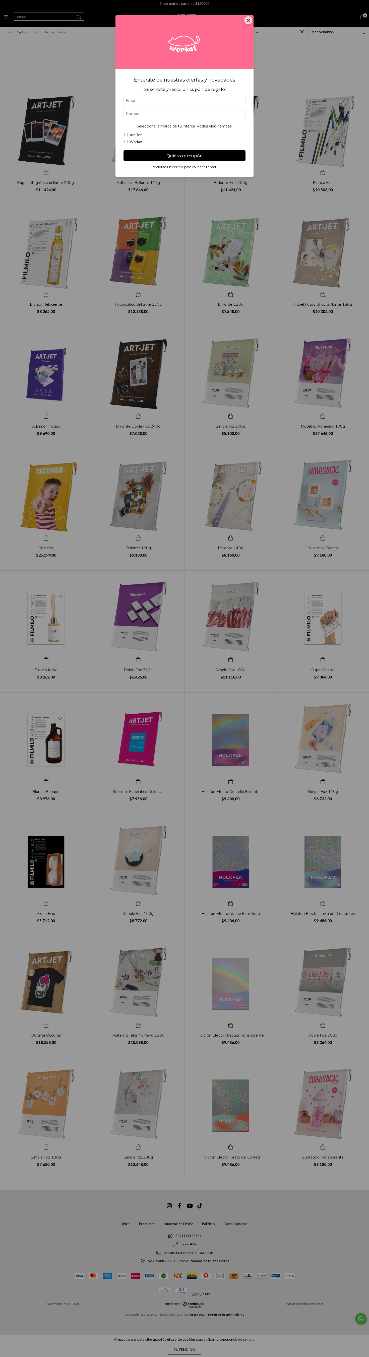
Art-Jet (136, 135)
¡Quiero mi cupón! (185, 155)
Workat (136, 142)
